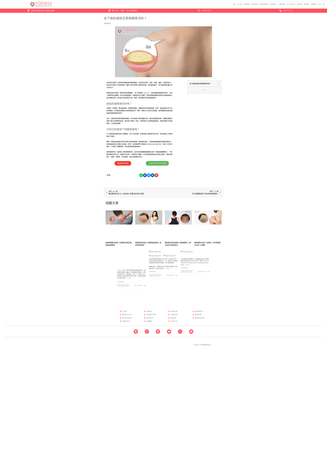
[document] (163, 229)
